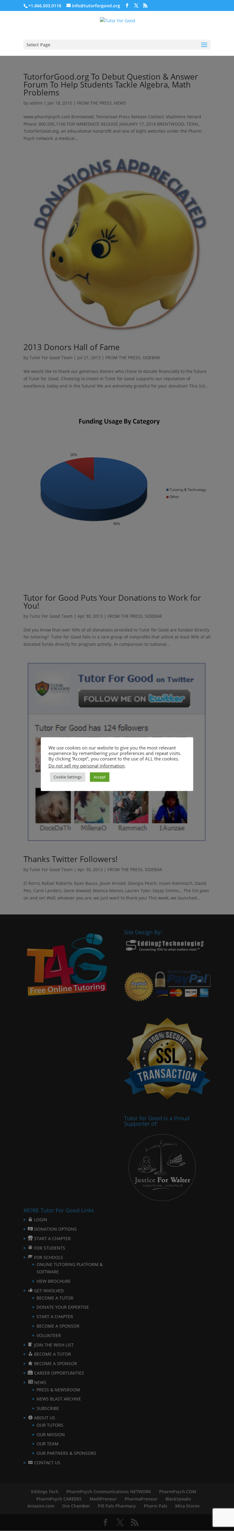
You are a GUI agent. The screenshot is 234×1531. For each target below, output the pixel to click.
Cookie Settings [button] (68, 777)
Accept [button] (100, 777)
